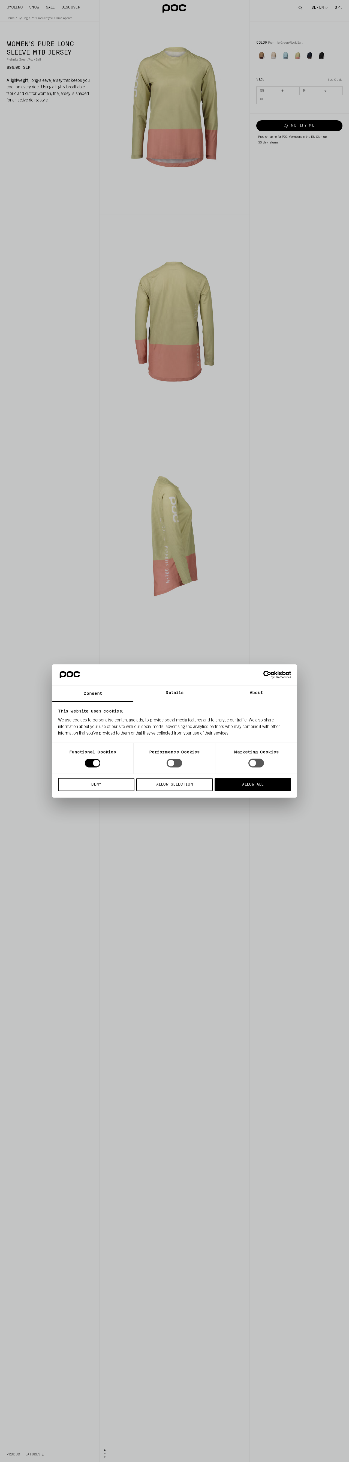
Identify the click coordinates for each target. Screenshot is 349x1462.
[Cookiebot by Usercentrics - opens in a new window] (267, 675)
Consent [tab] (92, 693)
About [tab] (256, 693)
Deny (96, 784)
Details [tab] (175, 693)
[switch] (174, 763)
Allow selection (174, 784)
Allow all (252, 784)
